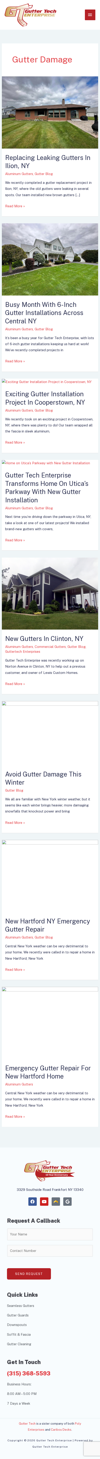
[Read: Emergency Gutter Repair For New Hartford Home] (50, 1022)
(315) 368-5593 (28, 1373)
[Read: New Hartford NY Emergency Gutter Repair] (50, 875)
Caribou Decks (61, 1429)
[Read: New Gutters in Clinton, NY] (50, 593)
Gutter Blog (44, 174)
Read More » (15, 205)
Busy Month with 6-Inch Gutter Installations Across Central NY (44, 313)
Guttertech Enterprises (22, 651)
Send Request (29, 1274)
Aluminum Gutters (19, 174)
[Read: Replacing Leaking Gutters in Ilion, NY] (50, 112)
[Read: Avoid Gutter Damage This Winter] (50, 733)
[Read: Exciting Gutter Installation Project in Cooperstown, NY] (47, 381)
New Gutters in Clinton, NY (44, 638)
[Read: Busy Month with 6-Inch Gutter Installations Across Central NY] (50, 259)
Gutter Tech (27, 1423)
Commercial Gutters (50, 647)
